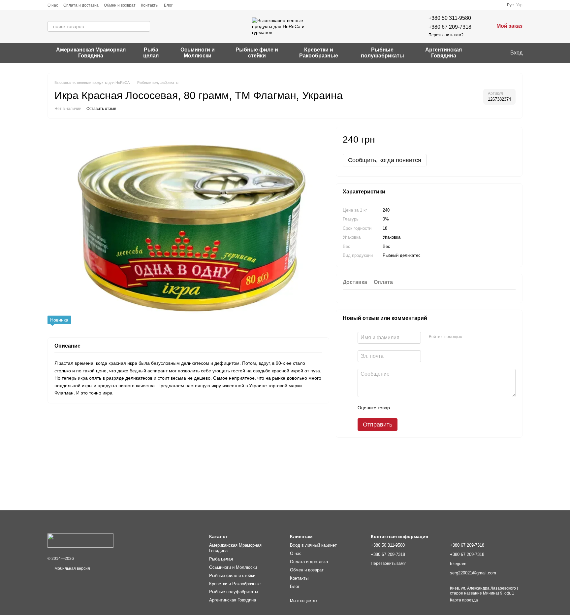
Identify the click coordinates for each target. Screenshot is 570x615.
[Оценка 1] (401, 408)
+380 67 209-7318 (449, 27)
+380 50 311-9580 (449, 18)
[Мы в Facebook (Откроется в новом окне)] (482, 52)
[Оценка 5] (443, 408)
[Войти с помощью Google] (480, 337)
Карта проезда (464, 600)
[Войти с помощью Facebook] (469, 337)
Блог (168, 5)
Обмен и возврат (120, 5)
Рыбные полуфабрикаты (382, 52)
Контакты (150, 5)
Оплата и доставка (81, 5)
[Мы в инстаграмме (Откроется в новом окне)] (490, 52)
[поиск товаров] (145, 26)
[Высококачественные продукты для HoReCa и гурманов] (80, 540)
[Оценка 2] (411, 408)
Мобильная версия (71, 568)
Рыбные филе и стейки (257, 52)
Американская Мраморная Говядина (91, 52)
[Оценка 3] (422, 408)
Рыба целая (151, 52)
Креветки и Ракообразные (318, 52)
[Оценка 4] (432, 408)
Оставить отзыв (101, 108)
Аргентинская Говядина (443, 52)
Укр (519, 5)
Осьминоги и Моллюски (197, 52)
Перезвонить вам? (445, 35)
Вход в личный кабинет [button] (313, 545)
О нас (53, 5)
